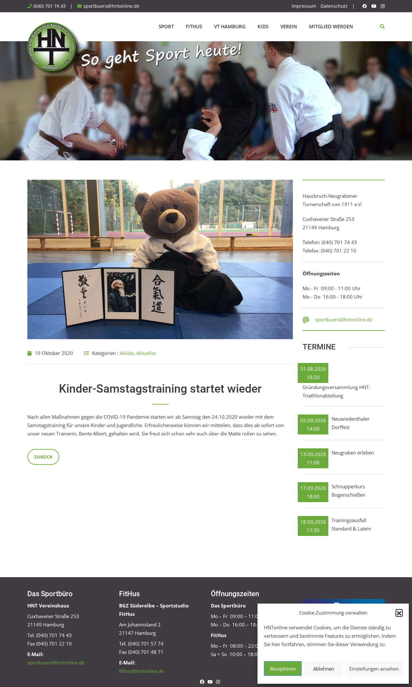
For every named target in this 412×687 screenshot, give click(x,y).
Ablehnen (323, 668)
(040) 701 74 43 (49, 6)
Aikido (127, 353)
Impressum (304, 6)
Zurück (43, 457)
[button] (399, 612)
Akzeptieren (283, 668)
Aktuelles (146, 353)
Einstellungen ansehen (374, 668)
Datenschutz (334, 6)
